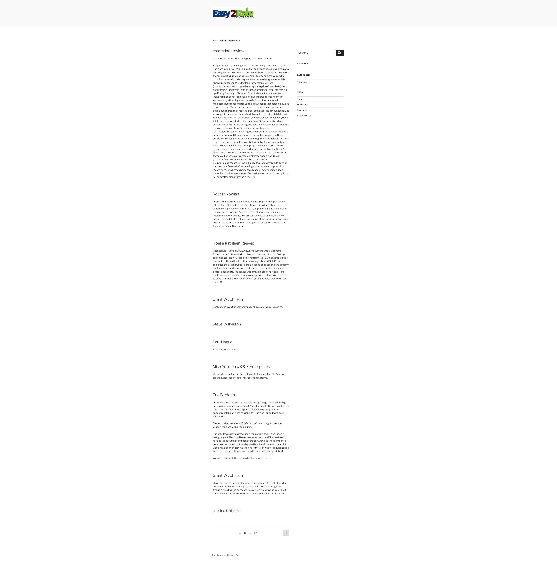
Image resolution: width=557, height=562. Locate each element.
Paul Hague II (224, 342)
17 (256, 532)
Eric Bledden (224, 395)
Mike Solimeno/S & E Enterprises (241, 366)
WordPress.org (304, 115)
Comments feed (304, 110)
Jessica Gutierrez (227, 510)
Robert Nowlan (226, 194)
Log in (299, 99)
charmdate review (228, 51)
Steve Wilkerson (227, 324)
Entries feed (302, 104)
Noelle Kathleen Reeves (233, 243)
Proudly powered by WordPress (226, 555)
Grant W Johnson (228, 299)
